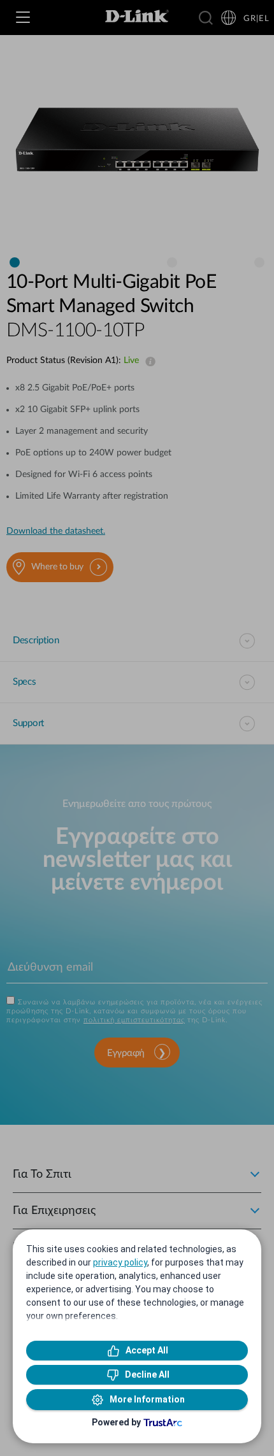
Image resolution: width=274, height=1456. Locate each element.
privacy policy (120, 1262)
